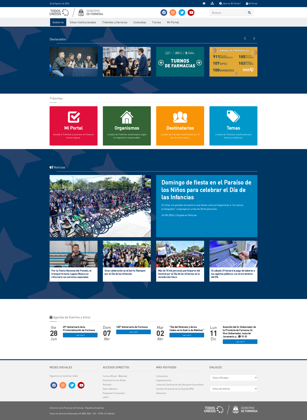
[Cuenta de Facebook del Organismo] (163, 12)
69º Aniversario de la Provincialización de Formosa (79, 328)
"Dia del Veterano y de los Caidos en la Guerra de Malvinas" (186, 328)
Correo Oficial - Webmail (115, 376)
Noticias (192, 215)
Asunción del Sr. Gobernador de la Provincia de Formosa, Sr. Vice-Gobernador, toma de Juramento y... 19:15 (239, 331)
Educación (161, 393)
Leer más (80, 335)
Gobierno (58, 22)
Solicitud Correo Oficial (114, 380)
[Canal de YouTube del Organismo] (191, 12)
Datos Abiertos (110, 388)
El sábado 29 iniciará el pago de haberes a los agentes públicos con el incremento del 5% (233, 273)
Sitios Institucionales (83, 22)
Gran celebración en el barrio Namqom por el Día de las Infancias (125, 272)
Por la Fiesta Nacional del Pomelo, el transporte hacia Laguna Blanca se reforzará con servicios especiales (71, 273)
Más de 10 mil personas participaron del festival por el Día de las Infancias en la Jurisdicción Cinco (179, 273)
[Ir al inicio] (204, 3)
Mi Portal (252, 3)
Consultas (139, 22)
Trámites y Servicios (114, 22)
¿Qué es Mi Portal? (231, 3)
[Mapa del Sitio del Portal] (212, 3)
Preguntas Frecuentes (114, 393)
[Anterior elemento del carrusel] (245, 38)
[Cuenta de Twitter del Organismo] (182, 12)
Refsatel (107, 384)
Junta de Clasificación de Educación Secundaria (180, 384)
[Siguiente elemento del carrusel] (253, 38)
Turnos (156, 22)
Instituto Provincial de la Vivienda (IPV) (174, 388)
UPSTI (106, 397)
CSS (94, 413)
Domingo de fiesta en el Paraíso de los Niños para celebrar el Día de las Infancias (206, 190)
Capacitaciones (163, 380)
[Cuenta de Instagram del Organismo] (172, 12)
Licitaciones (162, 376)
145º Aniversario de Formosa (132, 326)
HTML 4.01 (103, 413)
